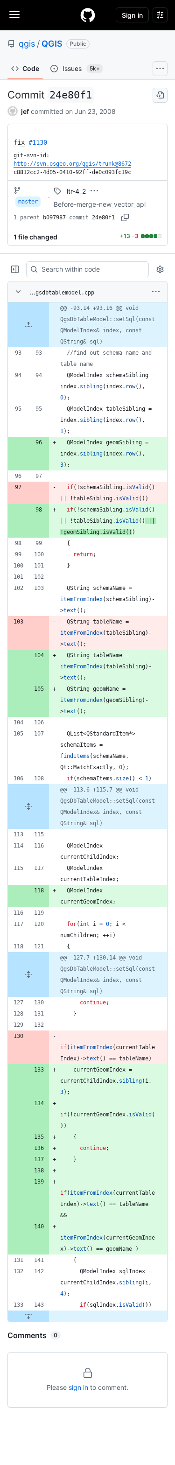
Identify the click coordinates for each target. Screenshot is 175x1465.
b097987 (54, 217)
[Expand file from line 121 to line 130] (28, 974)
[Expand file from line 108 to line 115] (28, 806)
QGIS (52, 44)
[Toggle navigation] (14, 14)
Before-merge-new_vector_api (100, 204)
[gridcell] (87, 324)
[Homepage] (87, 14)
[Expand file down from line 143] (28, 1316)
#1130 (37, 142)
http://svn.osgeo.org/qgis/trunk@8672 (72, 164)
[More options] (155, 291)
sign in (78, 1387)
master (28, 201)
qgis (27, 44)
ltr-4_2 (76, 191)
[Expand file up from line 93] (28, 324)
